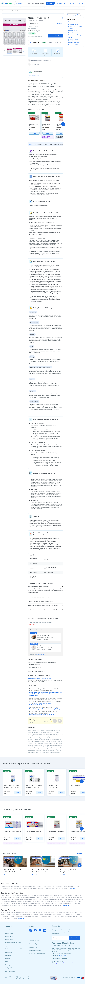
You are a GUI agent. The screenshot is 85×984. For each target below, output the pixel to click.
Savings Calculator (10, 968)
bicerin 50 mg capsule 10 (23, 912)
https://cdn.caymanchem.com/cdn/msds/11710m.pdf (45, 709)
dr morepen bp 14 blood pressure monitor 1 (41, 895)
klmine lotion (18, 888)
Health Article (9, 933)
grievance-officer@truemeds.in (64, 963)
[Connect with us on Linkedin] (44, 930)
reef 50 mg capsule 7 (51, 916)
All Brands (8, 955)
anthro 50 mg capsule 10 (10, 918)
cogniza (15, 886)
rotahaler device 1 (59, 895)
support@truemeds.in (34, 678)
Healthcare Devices (56, 8)
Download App (61, 3)
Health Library (9, 939)
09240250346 (46, 678)
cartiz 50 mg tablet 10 (36, 912)
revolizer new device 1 (55, 905)
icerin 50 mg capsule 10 (64, 914)
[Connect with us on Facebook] (35, 930)
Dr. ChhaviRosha (43, 646)
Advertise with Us (10, 971)
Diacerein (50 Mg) (34, 75)
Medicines (4, 8)
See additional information (23, 979)
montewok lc (5, 888)
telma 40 (3, 886)
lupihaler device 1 (19, 899)
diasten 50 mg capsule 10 (18, 914)
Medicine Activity (73, 30)
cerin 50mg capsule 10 (49, 912)
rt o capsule (56, 886)
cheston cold (22, 886)
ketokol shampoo (73, 886)
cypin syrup (30, 888)
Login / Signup (72, 3)
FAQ (6, 961)
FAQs (76, 44)
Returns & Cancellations (35, 950)
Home (3, 10)
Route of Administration (58, 144)
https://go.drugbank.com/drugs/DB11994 (41, 714)
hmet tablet (64, 886)
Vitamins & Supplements (35, 8)
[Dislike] (60, 721)
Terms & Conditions (34, 940)
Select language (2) (72, 14)
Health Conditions (22, 8)
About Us (7, 930)
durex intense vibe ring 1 (30, 905)
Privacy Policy (33, 944)
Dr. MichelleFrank (43, 635)
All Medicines (8, 952)
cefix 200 (58, 888)
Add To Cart (55, 36)
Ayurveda (8, 946)
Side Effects (71, 28)
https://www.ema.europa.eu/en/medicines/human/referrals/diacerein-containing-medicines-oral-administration (45, 693)
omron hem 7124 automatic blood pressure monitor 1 (39, 899)
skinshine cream (31, 886)
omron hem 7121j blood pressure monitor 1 (62, 903)
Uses (31, 144)
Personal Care (12, 8)
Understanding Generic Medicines (14, 949)
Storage (70, 37)
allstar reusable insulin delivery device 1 (39, 903)
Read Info (61, 23)
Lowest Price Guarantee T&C (37, 953)
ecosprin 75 (40, 886)
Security (7, 965)
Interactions (71, 35)
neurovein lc (41, 888)
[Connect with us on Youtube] (40, 930)
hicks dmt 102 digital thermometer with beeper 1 (14, 903)
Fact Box (70, 44)
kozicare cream (50, 888)
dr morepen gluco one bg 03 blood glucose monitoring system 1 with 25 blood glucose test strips (48, 897)
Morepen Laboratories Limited (35, 20)
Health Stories (9, 936)
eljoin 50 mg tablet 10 (43, 914)
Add (34, 133)
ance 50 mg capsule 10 (64, 916)
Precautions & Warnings (75, 32)
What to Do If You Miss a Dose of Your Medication (14, 871)
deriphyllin (64, 888)
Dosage (79, 35)
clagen (25, 888)
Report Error (31, 624)
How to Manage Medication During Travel (69, 871)
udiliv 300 (9, 886)
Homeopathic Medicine (69, 8)
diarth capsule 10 (73, 912)
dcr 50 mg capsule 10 (62, 912)
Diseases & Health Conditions (13, 942)
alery (36, 888)
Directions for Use (41, 144)
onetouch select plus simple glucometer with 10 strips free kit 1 (64, 901)
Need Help (8, 958)
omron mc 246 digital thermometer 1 (12, 901)
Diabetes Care (46, 8)
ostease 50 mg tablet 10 (22, 916)
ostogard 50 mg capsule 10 (37, 916)
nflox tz (11, 888)
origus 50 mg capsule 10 (8, 916)
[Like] (55, 721)
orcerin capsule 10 (77, 914)
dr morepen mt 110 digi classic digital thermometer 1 (15, 895)
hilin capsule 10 (53, 914)
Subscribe (74, 938)
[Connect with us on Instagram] (30, 930)
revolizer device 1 (59, 899)
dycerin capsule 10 (31, 914)
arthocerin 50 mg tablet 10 (8, 912)
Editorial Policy (40, 654)
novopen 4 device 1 (43, 905)
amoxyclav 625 (48, 886)
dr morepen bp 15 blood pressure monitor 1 (35, 901)
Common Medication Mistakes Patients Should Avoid (42, 871)
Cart (82, 3)
